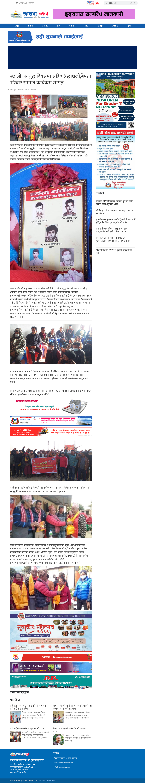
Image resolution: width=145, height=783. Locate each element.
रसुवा (129, 26)
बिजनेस (71, 26)
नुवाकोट (115, 26)
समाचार (30, 26)
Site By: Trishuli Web (47, 780)
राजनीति (45, 26)
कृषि (58, 26)
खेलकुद (100, 26)
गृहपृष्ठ (16, 26)
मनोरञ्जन (86, 26)
